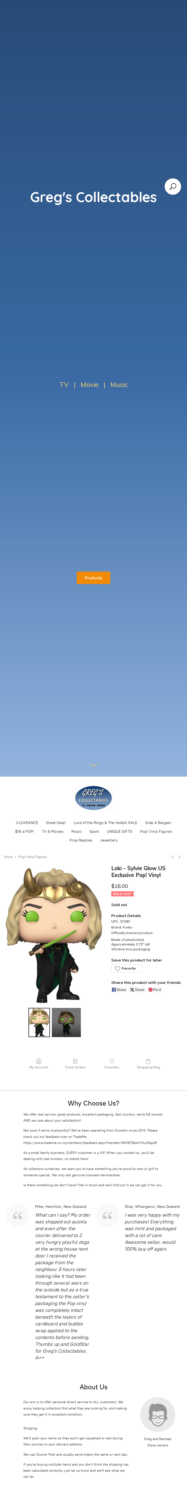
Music (76, 831)
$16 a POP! (24, 831)
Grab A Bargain (158, 822)
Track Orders (75, 1067)
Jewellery (109, 840)
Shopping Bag (148, 1067)
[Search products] (172, 186)
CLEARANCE (27, 822)
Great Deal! (56, 822)
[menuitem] (172, 857)
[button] (126, 968)
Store (8, 857)
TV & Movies (53, 831)
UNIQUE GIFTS (119, 831)
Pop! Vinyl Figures (156, 831)
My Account (38, 1067)
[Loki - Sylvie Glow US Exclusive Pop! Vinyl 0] (39, 1022)
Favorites (111, 1067)
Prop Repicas (80, 840)
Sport (94, 831)
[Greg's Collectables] (93, 798)
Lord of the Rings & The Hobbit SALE (105, 822)
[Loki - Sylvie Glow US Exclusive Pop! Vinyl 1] (66, 1022)
